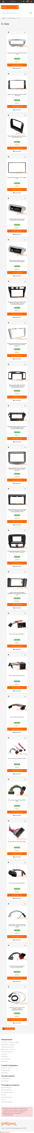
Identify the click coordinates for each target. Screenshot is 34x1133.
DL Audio (3, 1094)
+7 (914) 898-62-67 (8, 1115)
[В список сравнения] (25, 32)
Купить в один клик (17, 65)
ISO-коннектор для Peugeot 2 (17, 675)
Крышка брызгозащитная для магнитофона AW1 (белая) (17, 220)
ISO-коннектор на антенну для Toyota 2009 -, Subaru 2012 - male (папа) (17, 925)
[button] (10, 7)
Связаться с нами (6, 1068)
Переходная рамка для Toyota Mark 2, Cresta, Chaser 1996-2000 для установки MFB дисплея (17, 510)
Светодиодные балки (7, 1092)
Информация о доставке (8, 1044)
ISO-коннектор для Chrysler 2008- (17, 841)
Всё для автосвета (6, 1090)
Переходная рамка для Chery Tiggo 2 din (17, 178)
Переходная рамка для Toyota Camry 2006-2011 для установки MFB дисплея (17, 344)
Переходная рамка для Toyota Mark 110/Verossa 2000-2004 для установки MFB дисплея (17, 303)
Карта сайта (4, 1061)
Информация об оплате (7, 1049)
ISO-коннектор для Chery (17, 717)
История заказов (5, 1078)
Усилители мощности (6, 1102)
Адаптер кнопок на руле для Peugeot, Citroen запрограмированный (17, 1008)
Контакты (3, 1054)
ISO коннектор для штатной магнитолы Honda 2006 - (17, 967)
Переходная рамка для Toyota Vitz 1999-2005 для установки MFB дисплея (17, 469)
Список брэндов (5, 1059)
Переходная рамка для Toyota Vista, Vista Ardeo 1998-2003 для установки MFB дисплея (17, 427)
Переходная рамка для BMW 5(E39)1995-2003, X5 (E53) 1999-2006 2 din (17, 593)
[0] (27, 1)
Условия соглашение (6, 1051)
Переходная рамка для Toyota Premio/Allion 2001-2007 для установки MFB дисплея (17, 386)
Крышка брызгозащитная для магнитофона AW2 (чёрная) (17, 261)
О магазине (4, 1056)
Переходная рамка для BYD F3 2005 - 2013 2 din (17, 95)
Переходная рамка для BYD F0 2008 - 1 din (17, 54)
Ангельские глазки (6, 1097)
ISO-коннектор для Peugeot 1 (17, 634)
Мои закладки (5, 1081)
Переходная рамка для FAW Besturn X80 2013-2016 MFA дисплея (17, 552)
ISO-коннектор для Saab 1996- (17, 883)
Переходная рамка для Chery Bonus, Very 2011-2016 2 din (17, 137)
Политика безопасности (7, 1047)
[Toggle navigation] (3, 1)
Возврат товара (5, 1070)
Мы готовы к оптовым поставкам (10, 1042)
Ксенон (3, 1099)
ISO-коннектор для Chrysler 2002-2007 (17, 801)
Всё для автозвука (6, 1087)
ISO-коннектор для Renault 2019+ (17, 758)
